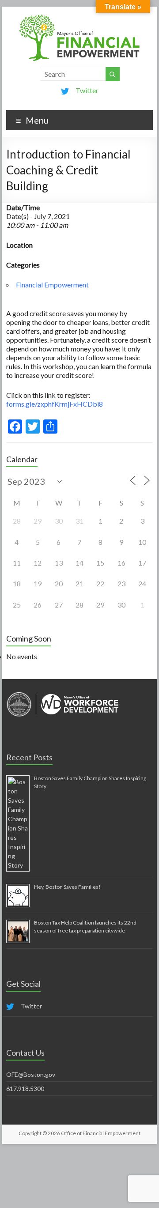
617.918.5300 (25, 1088)
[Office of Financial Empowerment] (79, 17)
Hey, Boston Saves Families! (67, 886)
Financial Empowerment (52, 284)
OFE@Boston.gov (30, 1074)
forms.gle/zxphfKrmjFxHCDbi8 (54, 404)
